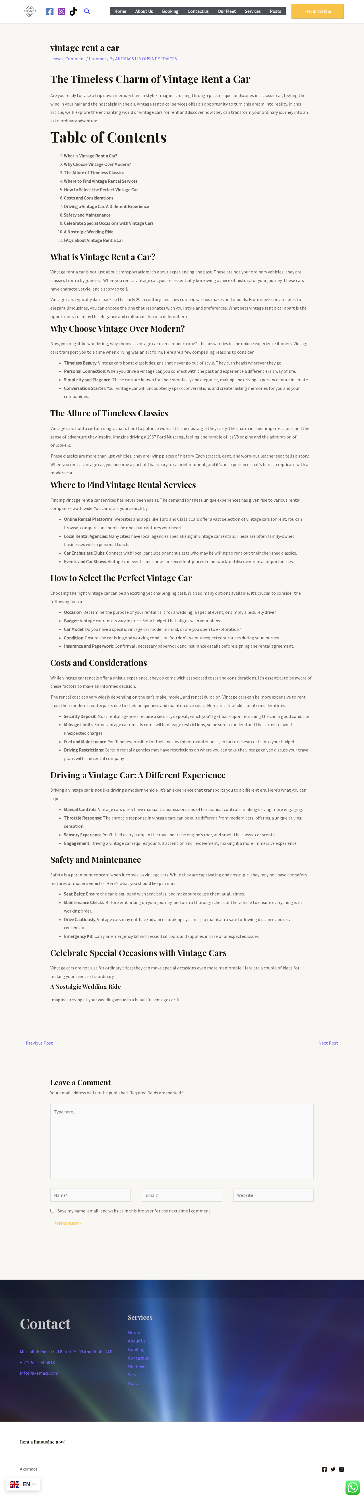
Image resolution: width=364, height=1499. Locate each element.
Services (253, 11)
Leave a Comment (67, 58)
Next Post (331, 1043)
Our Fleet (227, 11)
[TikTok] (73, 11)
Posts (275, 11)
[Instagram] (61, 11)
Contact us (198, 11)
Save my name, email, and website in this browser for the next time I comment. (134, 1211)
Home (120, 11)
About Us (144, 11)
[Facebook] (50, 11)
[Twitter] (333, 1469)
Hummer (97, 58)
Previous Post (36, 1043)
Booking (170, 11)
